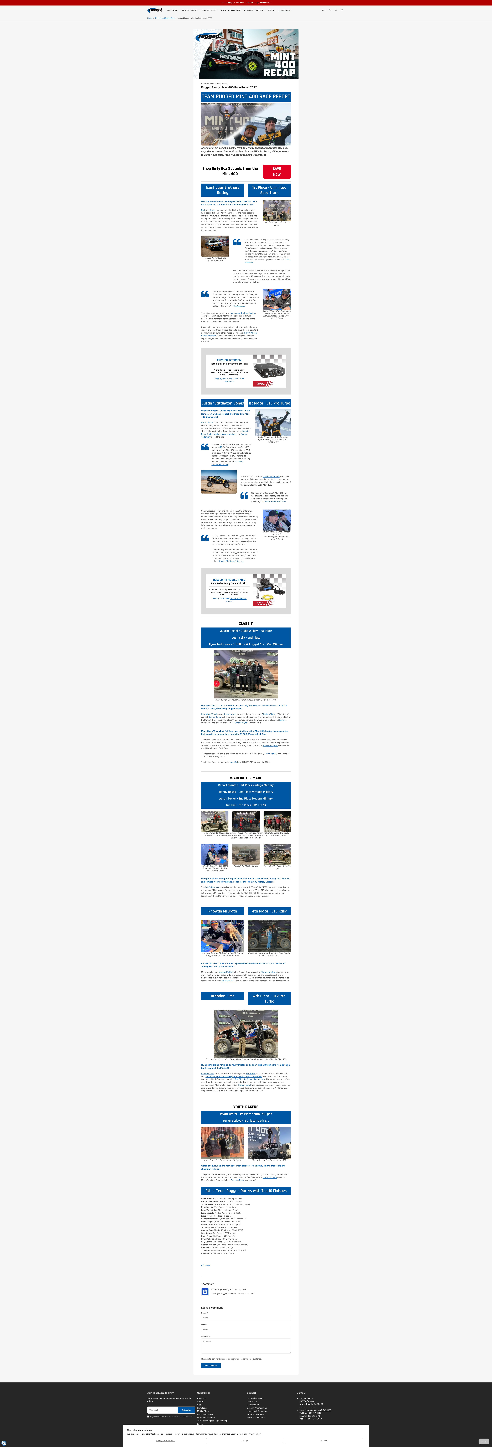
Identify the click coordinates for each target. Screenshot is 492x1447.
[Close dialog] (307, 686)
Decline (323, 1440)
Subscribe (224, 730)
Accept (244, 1440)
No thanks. (224, 739)
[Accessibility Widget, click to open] (3, 1443)
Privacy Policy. (254, 1434)
